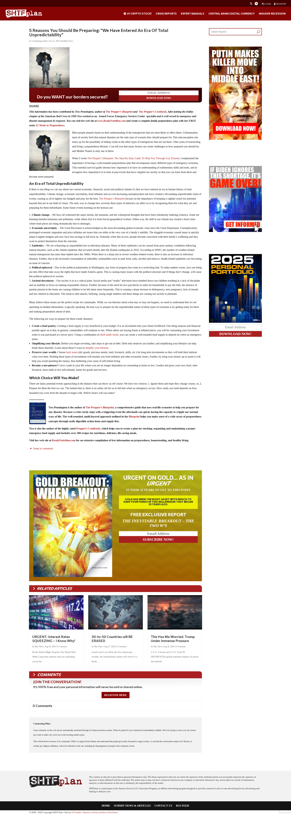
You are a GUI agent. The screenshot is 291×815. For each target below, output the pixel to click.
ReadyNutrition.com (63, 440)
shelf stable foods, (109, 334)
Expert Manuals (192, 13)
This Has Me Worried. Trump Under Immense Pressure (173, 639)
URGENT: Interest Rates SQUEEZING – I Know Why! (53, 639)
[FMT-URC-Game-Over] (235, 231)
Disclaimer (113, 812)
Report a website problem (95, 812)
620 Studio (76, 812)
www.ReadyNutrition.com (111, 120)
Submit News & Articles (132, 806)
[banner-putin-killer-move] (235, 138)
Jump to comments (43, 448)
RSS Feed (182, 806)
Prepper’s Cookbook (88, 428)
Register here (115, 695)
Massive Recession (272, 13)
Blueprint (134, 416)
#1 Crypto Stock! (139, 13)
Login (267, 4)
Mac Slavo (39, 646)
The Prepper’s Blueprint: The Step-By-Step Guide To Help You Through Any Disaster (133, 158)
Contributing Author (40, 41)
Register (281, 4)
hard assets (72, 352)
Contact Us (163, 806)
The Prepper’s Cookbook (152, 111)
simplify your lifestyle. (97, 347)
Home (106, 806)
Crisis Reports (166, 13)
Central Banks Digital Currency (231, 13)
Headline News (67, 41)
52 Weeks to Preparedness (50, 125)
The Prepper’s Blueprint (119, 111)
